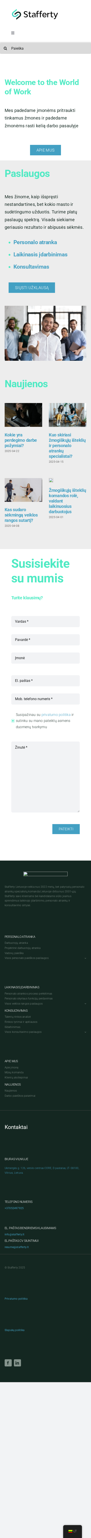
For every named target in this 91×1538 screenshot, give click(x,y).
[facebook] (8, 1362)
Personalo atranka (35, 242)
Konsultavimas (31, 266)
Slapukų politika (15, 1330)
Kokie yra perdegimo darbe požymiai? (21, 440)
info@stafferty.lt (15, 1234)
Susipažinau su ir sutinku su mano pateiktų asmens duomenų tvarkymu (45, 721)
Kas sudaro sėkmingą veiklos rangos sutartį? (21, 515)
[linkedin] (17, 1362)
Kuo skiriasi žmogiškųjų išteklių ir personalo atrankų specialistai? (67, 445)
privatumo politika (56, 715)
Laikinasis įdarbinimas (40, 254)
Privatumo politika (16, 1298)
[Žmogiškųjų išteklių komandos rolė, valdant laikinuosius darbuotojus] (51, 480)
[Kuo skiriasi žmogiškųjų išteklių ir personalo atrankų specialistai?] (67, 415)
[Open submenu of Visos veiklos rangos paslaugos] (84, 1003)
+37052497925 (14, 1208)
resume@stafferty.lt (17, 1247)
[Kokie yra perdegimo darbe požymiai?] (23, 415)
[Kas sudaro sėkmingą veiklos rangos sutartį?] (23, 490)
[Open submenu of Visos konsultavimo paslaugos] (84, 1032)
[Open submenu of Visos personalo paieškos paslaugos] (84, 958)
